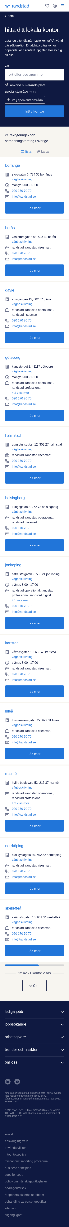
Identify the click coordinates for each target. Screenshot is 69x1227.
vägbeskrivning (22, 179)
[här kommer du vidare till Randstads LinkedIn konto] (8, 1083)
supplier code (14, 1174)
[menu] (62, 5)
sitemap (10, 1208)
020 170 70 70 (21, 190)
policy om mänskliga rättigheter (26, 1181)
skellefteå (13, 908)
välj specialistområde (27, 100)
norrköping (14, 846)
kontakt (10, 1134)
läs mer (23, 208)
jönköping (13, 565)
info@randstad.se (24, 196)
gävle (9, 290)
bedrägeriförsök (15, 1188)
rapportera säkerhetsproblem (24, 1194)
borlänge (12, 165)
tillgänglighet (13, 1215)
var (7, 65)
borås (10, 228)
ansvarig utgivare (16, 1141)
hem (11, 15)
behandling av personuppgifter (25, 1201)
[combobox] (34, 74)
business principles (18, 1168)
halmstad (13, 435)
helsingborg (15, 498)
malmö (11, 773)
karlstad (12, 643)
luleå (9, 711)
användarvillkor (15, 1147)
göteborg (12, 357)
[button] (34, 1012)
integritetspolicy (15, 1154)
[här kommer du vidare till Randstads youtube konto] (17, 1083)
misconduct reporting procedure (26, 1161)
